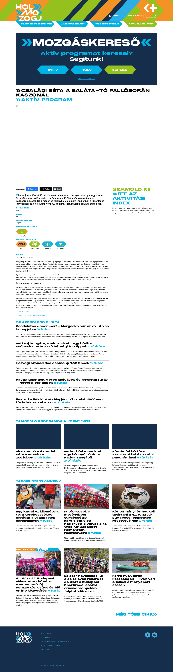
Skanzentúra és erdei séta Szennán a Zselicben (35, 454)
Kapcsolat (47, 633)
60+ (22, 249)
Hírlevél (45, 650)
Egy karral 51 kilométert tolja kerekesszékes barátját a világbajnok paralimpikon (37, 516)
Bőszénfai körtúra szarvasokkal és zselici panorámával (133, 454)
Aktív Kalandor (27, 311)
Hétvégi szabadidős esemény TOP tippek (53, 363)
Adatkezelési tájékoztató (55, 641)
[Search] (155, 16)
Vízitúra (97, 346)
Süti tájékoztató (50, 646)
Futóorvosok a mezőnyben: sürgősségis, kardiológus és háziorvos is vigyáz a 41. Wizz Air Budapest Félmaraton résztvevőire (85, 522)
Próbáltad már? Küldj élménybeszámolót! (31, 315)
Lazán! (60, 249)
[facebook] (147, 635)
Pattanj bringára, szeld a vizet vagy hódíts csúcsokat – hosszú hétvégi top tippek (54, 345)
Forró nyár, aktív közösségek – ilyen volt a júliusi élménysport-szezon (133, 580)
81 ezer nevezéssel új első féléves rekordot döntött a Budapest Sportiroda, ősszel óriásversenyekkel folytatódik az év (83, 583)
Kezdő (47, 249)
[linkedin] (154, 635)
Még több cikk (134, 614)
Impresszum (48, 637)
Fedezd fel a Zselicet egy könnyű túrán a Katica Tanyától (82, 454)
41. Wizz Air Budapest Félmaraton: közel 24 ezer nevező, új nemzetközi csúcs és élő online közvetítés (38, 584)
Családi (34, 249)
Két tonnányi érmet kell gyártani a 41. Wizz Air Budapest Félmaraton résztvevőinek (133, 516)
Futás (45, 329)
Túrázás (22, 236)
